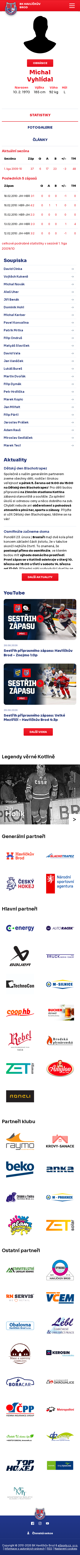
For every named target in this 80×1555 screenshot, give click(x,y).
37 (32, 169)
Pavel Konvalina (16, 323)
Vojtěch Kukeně (16, 277)
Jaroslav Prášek (16, 422)
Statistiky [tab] (40, 115)
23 (55, 169)
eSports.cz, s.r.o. (68, 1545)
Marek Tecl (12, 445)
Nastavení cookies (66, 1548)
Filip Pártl (11, 415)
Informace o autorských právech (25, 1548)
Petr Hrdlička (14, 392)
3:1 (32, 196)
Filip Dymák (12, 384)
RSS (49, 1548)
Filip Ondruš (13, 338)
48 (74, 169)
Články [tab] (40, 140)
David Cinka (13, 269)
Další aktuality (40, 577)
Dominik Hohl (14, 307)
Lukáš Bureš (13, 369)
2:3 (32, 214)
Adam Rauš (12, 430)
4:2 (32, 205)
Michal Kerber (14, 315)
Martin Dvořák (15, 376)
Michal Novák (14, 284)
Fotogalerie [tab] (40, 127)
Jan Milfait (12, 407)
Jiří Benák (11, 300)
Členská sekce (42, 1533)
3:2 (32, 233)
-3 (64, 169)
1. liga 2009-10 (13, 169)
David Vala (12, 353)
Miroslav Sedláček (18, 438)
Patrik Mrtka (13, 330)
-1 (65, 196)
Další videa (38, 732)
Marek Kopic (13, 399)
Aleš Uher (11, 292)
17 (47, 169)
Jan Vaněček (13, 361)
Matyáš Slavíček (17, 346)
